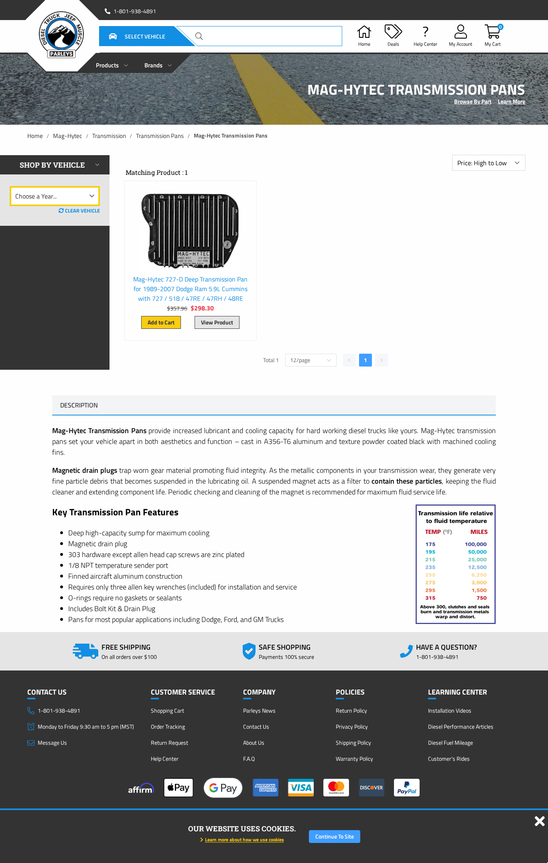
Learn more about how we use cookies (244, 839)
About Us (253, 742)
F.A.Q (249, 758)
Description (79, 405)
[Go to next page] (381, 360)
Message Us (52, 742)
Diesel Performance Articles (460, 726)
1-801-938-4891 (135, 11)
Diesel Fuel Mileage (450, 742)
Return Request (169, 742)
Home (35, 135)
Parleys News (259, 710)
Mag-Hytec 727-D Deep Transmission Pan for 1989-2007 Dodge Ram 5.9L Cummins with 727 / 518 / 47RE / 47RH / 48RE (190, 288)
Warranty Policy (354, 758)
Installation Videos (449, 710)
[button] (127, 36)
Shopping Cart (167, 710)
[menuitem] (112, 63)
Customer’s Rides (449, 758)
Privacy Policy (352, 726)
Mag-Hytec (67, 135)
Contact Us (256, 726)
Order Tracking (168, 726)
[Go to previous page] (349, 360)
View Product (217, 322)
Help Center (165, 758)
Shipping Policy (353, 742)
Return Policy (351, 710)
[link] (35, 136)
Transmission (109, 135)
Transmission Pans (160, 135)
